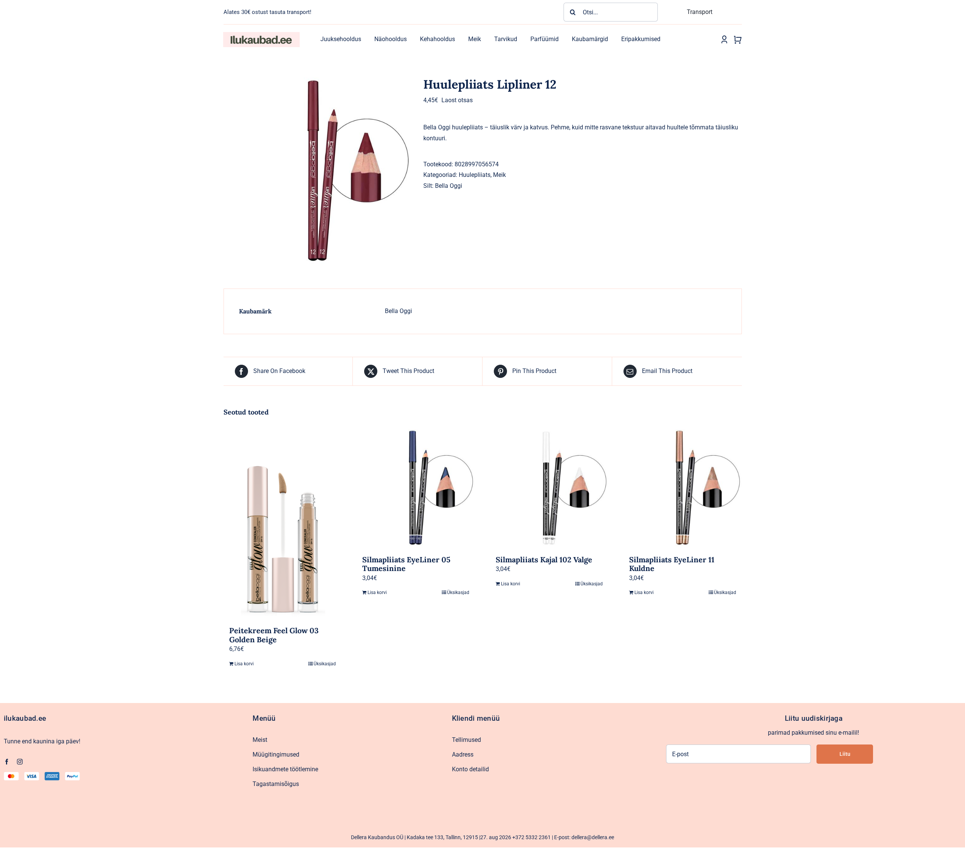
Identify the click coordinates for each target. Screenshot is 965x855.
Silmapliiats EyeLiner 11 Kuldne (671, 564)
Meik (499, 174)
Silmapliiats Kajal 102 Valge (544, 559)
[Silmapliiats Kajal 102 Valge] (549, 488)
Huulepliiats (474, 174)
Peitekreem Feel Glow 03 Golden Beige (274, 635)
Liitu (844, 754)
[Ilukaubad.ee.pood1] (261, 34)
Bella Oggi (448, 185)
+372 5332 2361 (531, 837)
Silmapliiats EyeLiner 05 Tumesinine (406, 564)
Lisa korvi (244, 663)
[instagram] (20, 761)
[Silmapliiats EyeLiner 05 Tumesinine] (416, 488)
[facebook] (6, 761)
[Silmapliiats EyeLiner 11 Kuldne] (682, 488)
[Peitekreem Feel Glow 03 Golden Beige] (283, 524)
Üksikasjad (325, 663)
